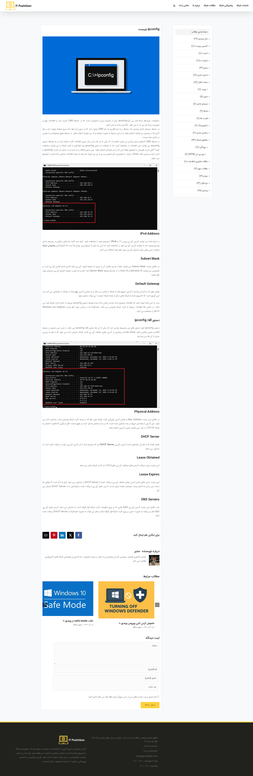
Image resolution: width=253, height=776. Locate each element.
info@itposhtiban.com (147, 756)
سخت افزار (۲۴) (201, 82)
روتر (76, 292)
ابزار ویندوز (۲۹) (201, 39)
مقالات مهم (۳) (201, 169)
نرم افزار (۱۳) (202, 183)
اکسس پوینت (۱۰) (199, 46)
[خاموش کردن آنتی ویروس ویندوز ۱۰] (126, 583)
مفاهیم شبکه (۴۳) (200, 140)
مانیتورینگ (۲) (201, 125)
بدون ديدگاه (137, 627)
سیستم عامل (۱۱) (200, 104)
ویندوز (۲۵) (203, 190)
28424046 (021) (151, 751)
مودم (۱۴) (203, 176)
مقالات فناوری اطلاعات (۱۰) (196, 161)
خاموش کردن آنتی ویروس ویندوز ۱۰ (136, 623)
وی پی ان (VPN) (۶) (194, 154)
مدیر (137, 551)
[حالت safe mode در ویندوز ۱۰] (65, 583)
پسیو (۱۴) (203, 68)
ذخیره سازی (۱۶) (200, 75)
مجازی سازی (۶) (200, 133)
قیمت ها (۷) (202, 118)
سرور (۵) (204, 96)
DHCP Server (107, 444)
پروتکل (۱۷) (201, 147)
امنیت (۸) (203, 53)
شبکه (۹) (204, 111)
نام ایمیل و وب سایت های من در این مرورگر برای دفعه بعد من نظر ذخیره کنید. (122, 697)
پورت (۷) (202, 89)
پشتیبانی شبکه (48, 246)
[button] (174, 5)
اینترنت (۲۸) (202, 60)
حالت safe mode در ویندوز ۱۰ (78, 621)
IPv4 (113, 241)
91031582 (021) (151, 746)
